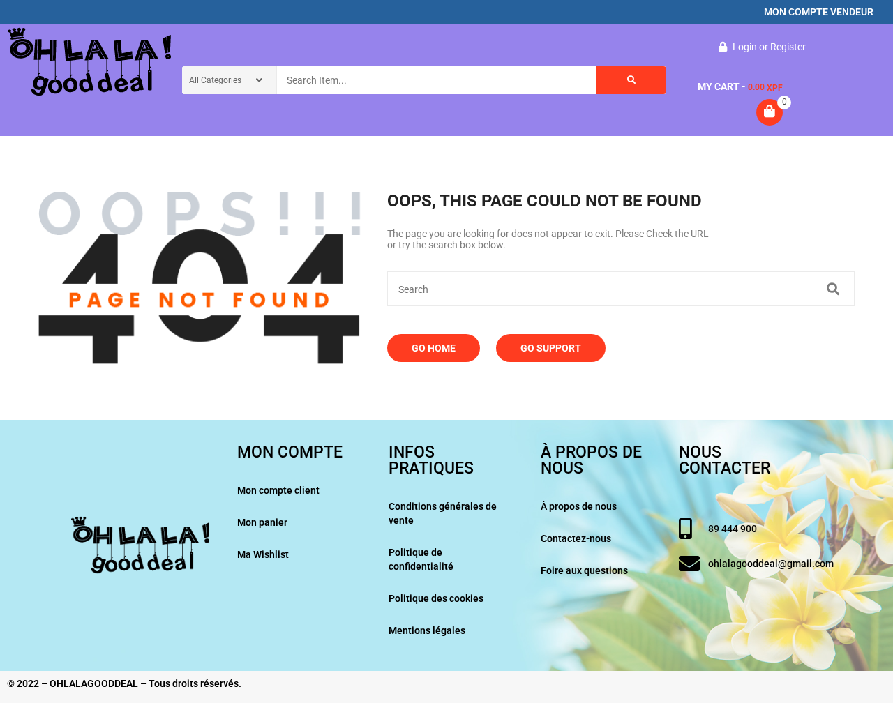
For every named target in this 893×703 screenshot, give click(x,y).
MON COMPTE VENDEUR (818, 11)
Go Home (434, 348)
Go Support (550, 348)
